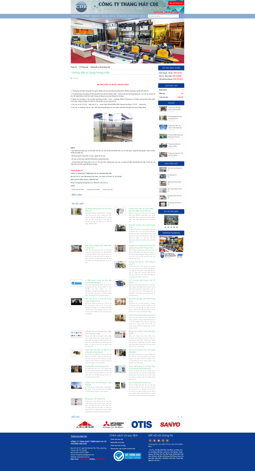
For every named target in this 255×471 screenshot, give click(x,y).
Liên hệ (142, 16)
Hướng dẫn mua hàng (117, 442)
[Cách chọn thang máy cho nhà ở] (120, 318)
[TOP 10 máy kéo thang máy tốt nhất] (120, 283)
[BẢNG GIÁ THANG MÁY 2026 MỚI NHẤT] (120, 334)
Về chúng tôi (121, 16)
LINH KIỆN (104, 16)
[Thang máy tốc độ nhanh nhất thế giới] (76, 385)
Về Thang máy (83, 67)
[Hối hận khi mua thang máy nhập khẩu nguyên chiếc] (76, 334)
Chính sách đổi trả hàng (118, 445)
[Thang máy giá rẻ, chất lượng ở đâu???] (120, 265)
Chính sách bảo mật (117, 439)
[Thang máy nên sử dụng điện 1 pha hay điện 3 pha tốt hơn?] (120, 211)
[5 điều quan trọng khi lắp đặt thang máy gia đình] (76, 283)
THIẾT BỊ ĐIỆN (85, 16)
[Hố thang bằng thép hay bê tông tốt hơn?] (76, 211)
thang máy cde (107, 189)
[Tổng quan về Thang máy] (76, 401)
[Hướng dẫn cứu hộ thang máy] (76, 369)
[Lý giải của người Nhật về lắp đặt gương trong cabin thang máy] (120, 248)
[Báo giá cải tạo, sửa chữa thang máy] (120, 228)
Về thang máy (133, 16)
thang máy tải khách (93, 189)
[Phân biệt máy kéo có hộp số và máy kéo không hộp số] (76, 353)
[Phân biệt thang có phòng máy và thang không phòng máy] (120, 369)
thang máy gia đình (78, 189)
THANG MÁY (96, 16)
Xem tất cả (151, 203)
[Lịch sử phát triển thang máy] (120, 385)
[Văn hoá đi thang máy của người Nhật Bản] (120, 353)
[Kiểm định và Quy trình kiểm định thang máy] (76, 248)
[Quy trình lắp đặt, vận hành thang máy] (120, 301)
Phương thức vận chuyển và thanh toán (123, 448)
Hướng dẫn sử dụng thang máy (100, 67)
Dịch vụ (112, 16)
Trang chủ (75, 16)
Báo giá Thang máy (176, 3)
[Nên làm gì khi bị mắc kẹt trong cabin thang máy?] (76, 301)
